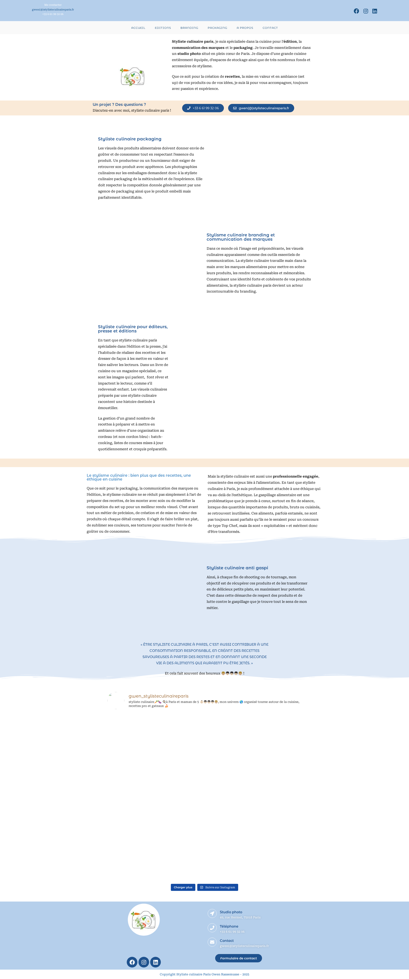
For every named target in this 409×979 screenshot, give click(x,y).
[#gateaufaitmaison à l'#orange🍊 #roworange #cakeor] (165, 797)
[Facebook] (356, 11)
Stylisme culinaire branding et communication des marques (241, 237)
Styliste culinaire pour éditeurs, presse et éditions (133, 329)
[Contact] (212, 942)
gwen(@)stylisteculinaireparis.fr (53, 9)
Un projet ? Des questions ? (119, 104)
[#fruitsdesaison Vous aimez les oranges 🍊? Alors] (204, 766)
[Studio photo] (212, 913)
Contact (227, 941)
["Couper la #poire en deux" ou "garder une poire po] (283, 769)
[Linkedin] (155, 962)
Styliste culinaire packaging (129, 138)
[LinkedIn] (373, 11)
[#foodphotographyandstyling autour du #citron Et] (125, 735)
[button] (203, 108)
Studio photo (231, 912)
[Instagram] (365, 11)
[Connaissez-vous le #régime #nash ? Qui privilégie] (243, 781)
